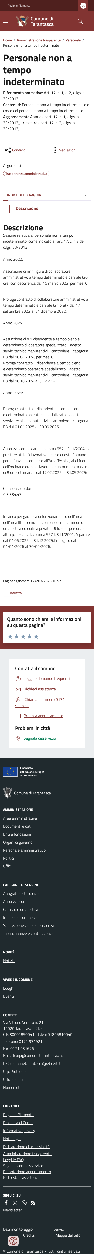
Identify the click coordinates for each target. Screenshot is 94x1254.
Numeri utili (12, 1087)
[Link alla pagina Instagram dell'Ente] (15, 1203)
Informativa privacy (19, 1131)
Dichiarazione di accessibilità (26, 1147)
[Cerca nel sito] (78, 21)
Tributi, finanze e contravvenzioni (30, 933)
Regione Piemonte (19, 5)
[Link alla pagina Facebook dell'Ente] (6, 1203)
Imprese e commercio (20, 917)
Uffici (7, 866)
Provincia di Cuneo (18, 1123)
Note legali (12, 1139)
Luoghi (8, 988)
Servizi (59, 1229)
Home (7, 40)
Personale (73, 40)
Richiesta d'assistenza (21, 1177)
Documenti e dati (17, 826)
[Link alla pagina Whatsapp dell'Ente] (24, 1203)
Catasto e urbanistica (20, 909)
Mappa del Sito (68, 1235)
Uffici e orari (13, 1079)
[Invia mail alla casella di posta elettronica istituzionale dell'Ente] (40, 1055)
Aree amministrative (20, 818)
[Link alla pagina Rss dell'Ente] (33, 1203)
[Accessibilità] (13, 1241)
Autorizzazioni (14, 901)
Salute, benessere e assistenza (28, 925)
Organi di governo (17, 842)
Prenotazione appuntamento (27, 1172)
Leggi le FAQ (13, 1160)
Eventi (8, 996)
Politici (8, 858)
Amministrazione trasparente (39, 40)
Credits (29, 1235)
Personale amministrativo (24, 850)
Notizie (9, 961)
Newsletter (12, 1210)
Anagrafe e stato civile (21, 893)
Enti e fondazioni (17, 834)
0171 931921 (30, 1041)
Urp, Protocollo (15, 1071)
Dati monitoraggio (18, 1229)
